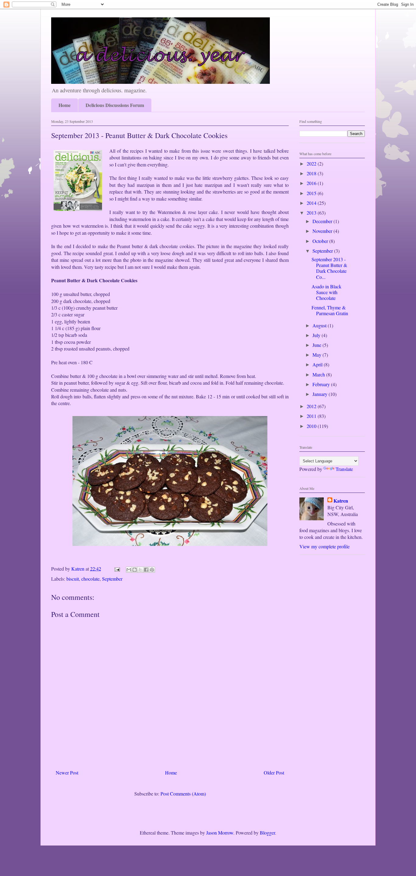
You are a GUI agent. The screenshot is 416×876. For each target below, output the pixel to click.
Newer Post (67, 772)
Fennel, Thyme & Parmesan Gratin (330, 310)
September (112, 578)
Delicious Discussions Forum (115, 105)
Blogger (267, 832)
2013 (312, 212)
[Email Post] (116, 568)
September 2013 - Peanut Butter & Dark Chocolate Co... (329, 268)
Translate (344, 469)
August (320, 325)
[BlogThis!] (135, 570)
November (322, 231)
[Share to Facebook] (146, 570)
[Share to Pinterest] (152, 570)
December (322, 221)
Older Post (274, 772)
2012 (312, 406)
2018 (312, 173)
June (317, 345)
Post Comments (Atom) (183, 793)
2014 (312, 203)
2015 (312, 193)
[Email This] (129, 570)
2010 (312, 426)
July (317, 335)
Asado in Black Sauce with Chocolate (326, 292)
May (317, 354)
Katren (340, 500)
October (320, 241)
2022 (312, 163)
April (318, 364)
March (319, 374)
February (321, 384)
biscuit (72, 578)
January (320, 394)
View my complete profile (324, 546)
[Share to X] (140, 570)
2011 (312, 416)
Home (64, 105)
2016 (312, 183)
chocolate (90, 578)
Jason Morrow (219, 832)
